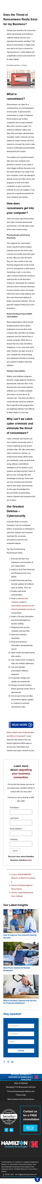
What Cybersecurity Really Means (20, 1099)
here (29, 860)
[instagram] (8, 1062)
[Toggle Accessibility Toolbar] (37, 1179)
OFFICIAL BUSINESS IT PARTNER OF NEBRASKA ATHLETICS (20, 1077)
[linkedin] (12, 1062)
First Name (14, 807)
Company (14, 839)
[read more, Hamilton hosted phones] (21, 722)
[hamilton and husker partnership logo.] (20, 1140)
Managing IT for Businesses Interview (21, 1087)
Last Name (14, 818)
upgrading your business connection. (22, 773)
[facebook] (4, 1062)
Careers (4, 1171)
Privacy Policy (32, 1169)
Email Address (16, 829)
